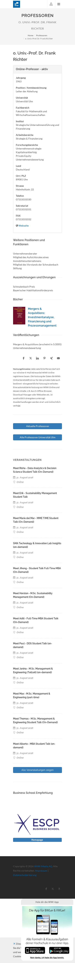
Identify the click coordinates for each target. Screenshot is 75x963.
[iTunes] (35, 949)
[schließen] (14, 943)
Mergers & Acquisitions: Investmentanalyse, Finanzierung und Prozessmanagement (42, 317)
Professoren (41, 35)
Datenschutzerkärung (24, 874)
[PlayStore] (59, 949)
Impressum (41, 870)
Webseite (23, 225)
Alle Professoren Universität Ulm (37, 437)
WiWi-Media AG (43, 866)
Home (30, 35)
